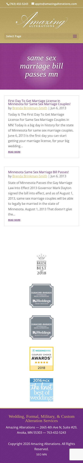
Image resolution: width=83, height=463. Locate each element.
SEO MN (41, 454)
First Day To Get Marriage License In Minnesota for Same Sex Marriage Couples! (39, 102)
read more (14, 151)
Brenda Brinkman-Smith (29, 108)
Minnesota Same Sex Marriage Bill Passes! (38, 172)
